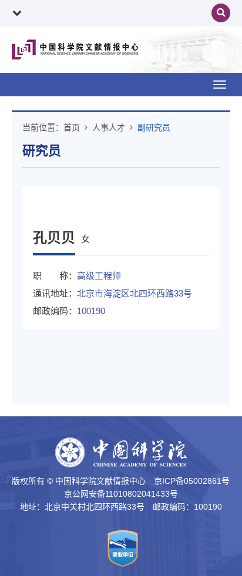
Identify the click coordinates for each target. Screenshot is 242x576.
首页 (71, 127)
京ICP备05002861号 (192, 481)
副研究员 (153, 127)
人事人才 (108, 127)
